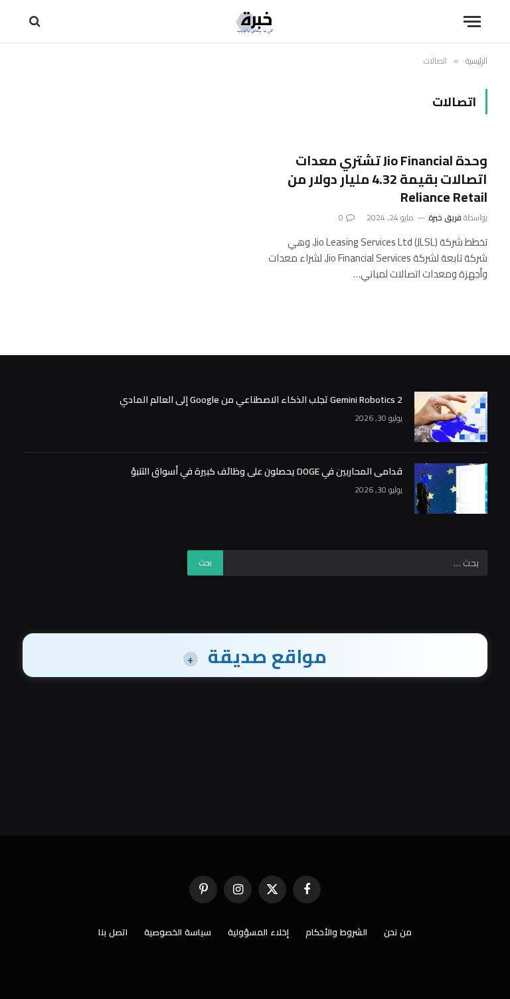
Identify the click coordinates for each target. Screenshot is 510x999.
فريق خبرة (445, 217)
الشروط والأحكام (336, 932)
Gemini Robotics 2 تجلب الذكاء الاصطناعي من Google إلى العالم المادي (261, 399)
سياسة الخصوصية (177, 932)
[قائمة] (472, 22)
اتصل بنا (113, 932)
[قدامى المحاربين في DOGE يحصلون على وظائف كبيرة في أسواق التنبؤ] (450, 488)
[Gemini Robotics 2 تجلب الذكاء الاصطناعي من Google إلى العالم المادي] (450, 417)
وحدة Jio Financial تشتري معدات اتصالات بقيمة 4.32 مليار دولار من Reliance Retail (387, 178)
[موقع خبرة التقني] (255, 21)
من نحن (398, 932)
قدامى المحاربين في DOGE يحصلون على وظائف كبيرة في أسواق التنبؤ (266, 471)
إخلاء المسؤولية (258, 932)
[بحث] (36, 22)
